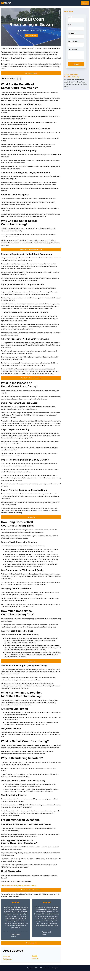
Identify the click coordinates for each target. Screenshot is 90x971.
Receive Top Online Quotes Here (31, 378)
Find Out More (31, 517)
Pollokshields (12, 885)
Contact (84, 3)
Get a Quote (29, 35)
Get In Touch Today (31, 73)
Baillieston (27, 885)
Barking (33, 885)
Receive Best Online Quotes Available (31, 249)
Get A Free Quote (31, 943)
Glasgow (20, 885)
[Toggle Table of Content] (18, 78)
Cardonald (4, 885)
